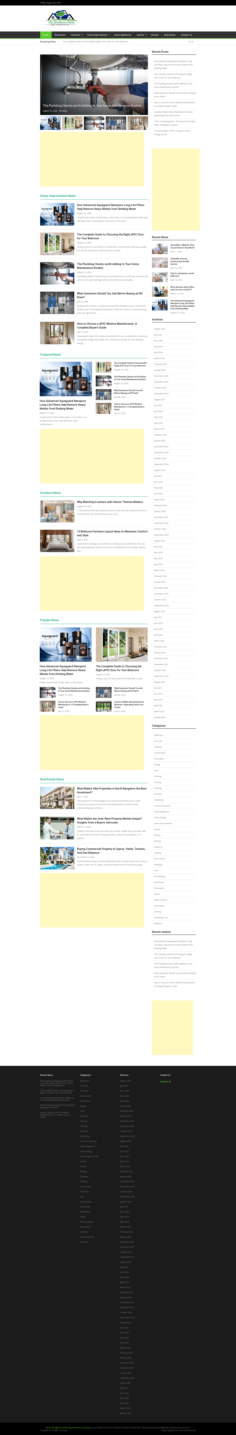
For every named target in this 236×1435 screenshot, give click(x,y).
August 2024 (159, 470)
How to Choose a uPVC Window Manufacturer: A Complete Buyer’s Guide (129, 406)
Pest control (159, 858)
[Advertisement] (92, 159)
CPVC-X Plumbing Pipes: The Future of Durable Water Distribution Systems (174, 123)
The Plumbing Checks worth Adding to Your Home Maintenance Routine (94, 41)
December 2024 (161, 446)
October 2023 (160, 529)
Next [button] (192, 42)
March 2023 (159, 570)
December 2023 (161, 517)
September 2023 (161, 535)
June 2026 (158, 340)
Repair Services (160, 900)
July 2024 (158, 476)
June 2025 (158, 411)
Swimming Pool (161, 917)
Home (46, 34)
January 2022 (160, 652)
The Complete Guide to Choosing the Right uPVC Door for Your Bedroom (173, 76)
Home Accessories (162, 805)
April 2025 (158, 423)
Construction (159, 752)
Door (156, 770)
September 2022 (161, 605)
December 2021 (161, 658)
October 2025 (160, 387)
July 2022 (158, 617)
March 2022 (159, 640)
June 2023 (158, 552)
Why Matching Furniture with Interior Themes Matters (110, 502)
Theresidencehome (187, 1430)
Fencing (157, 782)
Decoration (60, 34)
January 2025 (160, 440)
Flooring (157, 788)
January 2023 (160, 582)
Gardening (158, 800)
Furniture (75, 34)
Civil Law (158, 741)
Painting (157, 853)
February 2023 (160, 576)
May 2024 (158, 487)
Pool (156, 870)
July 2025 (158, 405)
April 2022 (158, 635)
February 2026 (160, 364)
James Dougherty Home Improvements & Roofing (68, 1427)
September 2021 (161, 676)
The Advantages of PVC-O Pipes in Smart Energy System (172, 132)
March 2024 (159, 499)
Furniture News (50, 493)
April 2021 (158, 705)
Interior (140, 34)
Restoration (159, 905)
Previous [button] (189, 42)
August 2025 (159, 399)
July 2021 (158, 688)
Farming (157, 776)
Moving (157, 841)
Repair (157, 894)
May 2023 (158, 558)
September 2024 (161, 464)
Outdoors (158, 847)
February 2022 (160, 646)
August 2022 (159, 611)
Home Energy (160, 817)
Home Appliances (122, 34)
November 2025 (161, 382)
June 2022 (158, 623)
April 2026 (158, 352)
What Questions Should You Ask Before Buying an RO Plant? (83, 105)
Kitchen (155, 34)
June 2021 (158, 693)
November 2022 (161, 593)
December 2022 (161, 588)
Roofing (157, 911)
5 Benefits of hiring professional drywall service (179, 261)
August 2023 (159, 540)
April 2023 (158, 564)
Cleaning (158, 747)
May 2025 (158, 417)
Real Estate (169, 34)
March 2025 (159, 429)
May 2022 (158, 629)
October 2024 (160, 458)
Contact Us (186, 34)
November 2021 (161, 664)
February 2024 (160, 505)
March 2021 (159, 711)
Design (157, 764)
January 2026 (160, 370)
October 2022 (160, 599)
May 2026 (158, 346)
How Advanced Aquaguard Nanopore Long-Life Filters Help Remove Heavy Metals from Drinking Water (63, 404)
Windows (158, 923)
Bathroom (158, 735)
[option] (129, 41)
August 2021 (159, 682)
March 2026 (159, 358)
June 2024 (158, 482)
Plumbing (158, 864)
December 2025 (161, 376)
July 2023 (158, 546)
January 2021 (160, 717)
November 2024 (161, 452)
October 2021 (160, 670)
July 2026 (158, 334)
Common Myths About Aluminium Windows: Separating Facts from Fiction (129, 704)
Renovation (159, 888)
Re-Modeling (159, 876)
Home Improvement (97, 34)
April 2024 (158, 493)
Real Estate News (52, 779)
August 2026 (159, 329)
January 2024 (160, 511)
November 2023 (161, 523)
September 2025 (161, 393)
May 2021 (158, 699)
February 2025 (160, 434)
